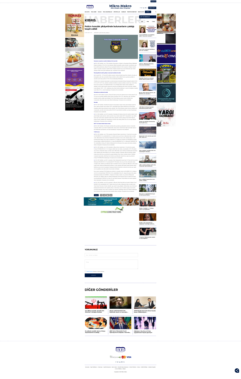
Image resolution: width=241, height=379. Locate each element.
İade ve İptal (114, 367)
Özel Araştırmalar (107, 11)
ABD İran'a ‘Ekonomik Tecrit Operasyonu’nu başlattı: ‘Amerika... (120, 331)
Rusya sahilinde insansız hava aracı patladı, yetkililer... (147, 180)
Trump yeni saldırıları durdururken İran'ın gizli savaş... (147, 122)
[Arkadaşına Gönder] (107, 195)
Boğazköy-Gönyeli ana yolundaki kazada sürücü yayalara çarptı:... (146, 78)
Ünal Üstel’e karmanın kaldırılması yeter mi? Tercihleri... (147, 49)
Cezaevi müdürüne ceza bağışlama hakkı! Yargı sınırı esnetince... (146, 35)
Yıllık (148, 21)
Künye (138, 367)
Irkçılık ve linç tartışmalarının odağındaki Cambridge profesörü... (147, 223)
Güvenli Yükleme (132, 367)
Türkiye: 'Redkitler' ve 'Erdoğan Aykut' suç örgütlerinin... (146, 208)
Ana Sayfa (87, 11)
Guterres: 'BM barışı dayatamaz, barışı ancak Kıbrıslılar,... (146, 64)
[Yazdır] (110, 195)
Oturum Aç (153, 1)
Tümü (153, 21)
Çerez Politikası (118, 368)
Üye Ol (148, 11)
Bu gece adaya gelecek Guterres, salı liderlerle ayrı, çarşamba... (147, 93)
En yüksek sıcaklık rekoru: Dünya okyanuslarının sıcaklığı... (95, 331)
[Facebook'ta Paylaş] (101, 195)
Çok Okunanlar (145, 16)
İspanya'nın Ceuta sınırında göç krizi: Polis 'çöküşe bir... (147, 136)
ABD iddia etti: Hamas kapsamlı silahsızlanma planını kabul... (146, 107)
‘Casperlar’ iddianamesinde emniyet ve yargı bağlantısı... (147, 237)
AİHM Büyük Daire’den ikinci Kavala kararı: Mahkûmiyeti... (145, 311)
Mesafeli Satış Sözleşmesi (123, 367)
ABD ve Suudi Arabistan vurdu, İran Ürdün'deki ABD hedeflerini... (147, 165)
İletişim (124, 368)
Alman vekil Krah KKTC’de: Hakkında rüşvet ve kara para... (119, 311)
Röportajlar (117, 11)
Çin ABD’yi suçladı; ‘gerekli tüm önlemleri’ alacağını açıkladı (94, 311)
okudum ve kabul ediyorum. (95, 271)
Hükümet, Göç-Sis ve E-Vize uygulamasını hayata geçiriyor (143, 331)
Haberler (123, 11)
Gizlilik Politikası (144, 367)
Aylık (142, 21)
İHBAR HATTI (152, 7)
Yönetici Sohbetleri (132, 11)
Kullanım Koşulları (152, 367)
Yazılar (99, 11)
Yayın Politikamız (93, 367)
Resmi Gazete (141, 11)
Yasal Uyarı (100, 367)
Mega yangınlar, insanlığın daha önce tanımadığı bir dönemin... (147, 151)
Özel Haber (93, 11)
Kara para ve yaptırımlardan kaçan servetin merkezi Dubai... (147, 194)
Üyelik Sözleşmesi (107, 367)
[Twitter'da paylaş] (104, 195)
